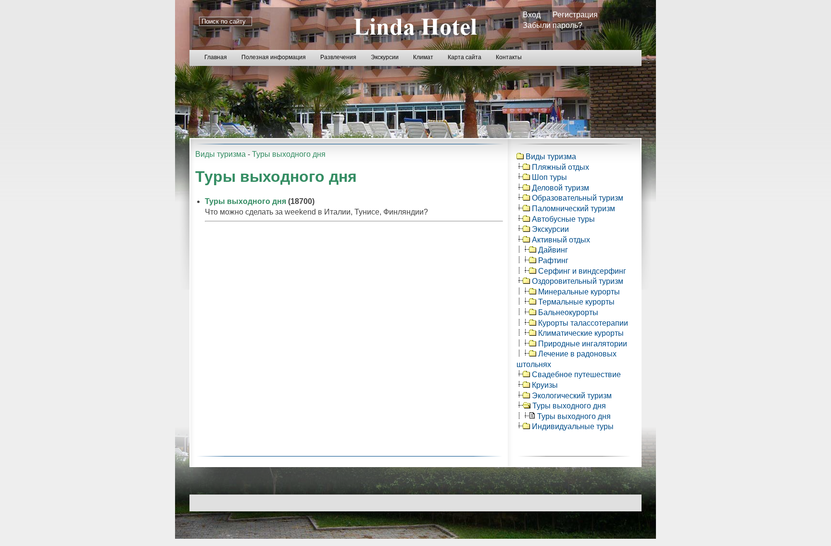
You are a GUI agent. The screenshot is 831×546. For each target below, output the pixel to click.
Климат (423, 57)
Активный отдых (561, 240)
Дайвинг (553, 250)
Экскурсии (385, 57)
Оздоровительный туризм (577, 281)
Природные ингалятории (582, 344)
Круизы (545, 385)
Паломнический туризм (573, 208)
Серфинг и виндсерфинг (582, 271)
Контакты (509, 57)
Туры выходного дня (289, 154)
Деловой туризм (560, 188)
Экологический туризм (572, 396)
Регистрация (575, 15)
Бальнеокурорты (568, 312)
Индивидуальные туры (573, 426)
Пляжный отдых (560, 167)
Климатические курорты (581, 333)
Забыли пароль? (552, 25)
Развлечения (338, 57)
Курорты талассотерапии (583, 323)
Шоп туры (549, 177)
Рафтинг (553, 260)
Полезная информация (273, 57)
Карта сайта (464, 57)
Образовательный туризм (577, 198)
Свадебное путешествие (576, 374)
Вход (532, 15)
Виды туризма (220, 154)
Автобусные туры (563, 219)
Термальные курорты (576, 302)
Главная (215, 57)
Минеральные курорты (579, 292)
